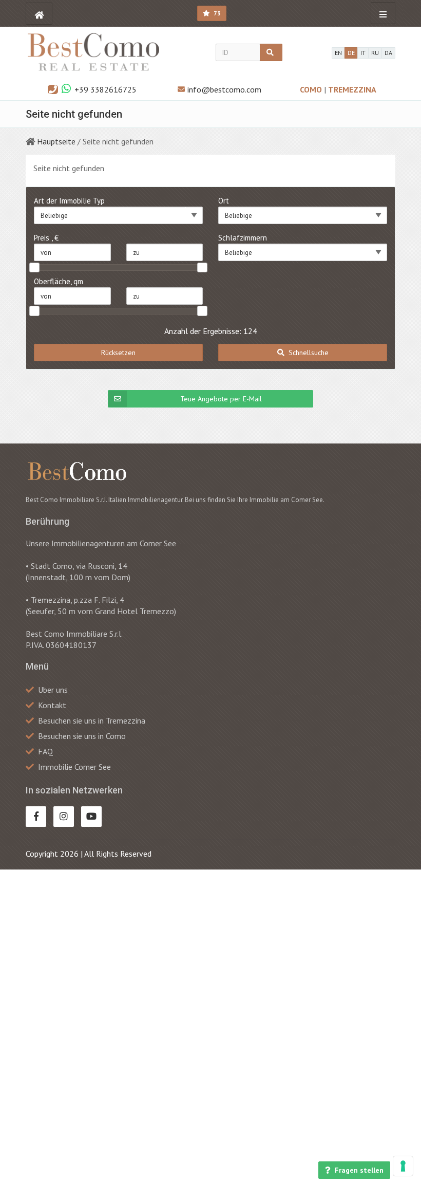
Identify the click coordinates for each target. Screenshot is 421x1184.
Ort (223, 201)
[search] (271, 52)
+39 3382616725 (105, 89)
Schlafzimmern (242, 238)
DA (388, 53)
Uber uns (53, 689)
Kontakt (52, 705)
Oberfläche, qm (58, 281)
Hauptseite (56, 141)
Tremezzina (352, 89)
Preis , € (46, 238)
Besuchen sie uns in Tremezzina (91, 720)
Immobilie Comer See (74, 767)
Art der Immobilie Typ (69, 201)
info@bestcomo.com (224, 89)
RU (375, 53)
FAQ (45, 751)
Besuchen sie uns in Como (82, 736)
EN (338, 53)
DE (351, 53)
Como (312, 89)
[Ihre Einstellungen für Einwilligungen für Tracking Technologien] (403, 1166)
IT (363, 53)
